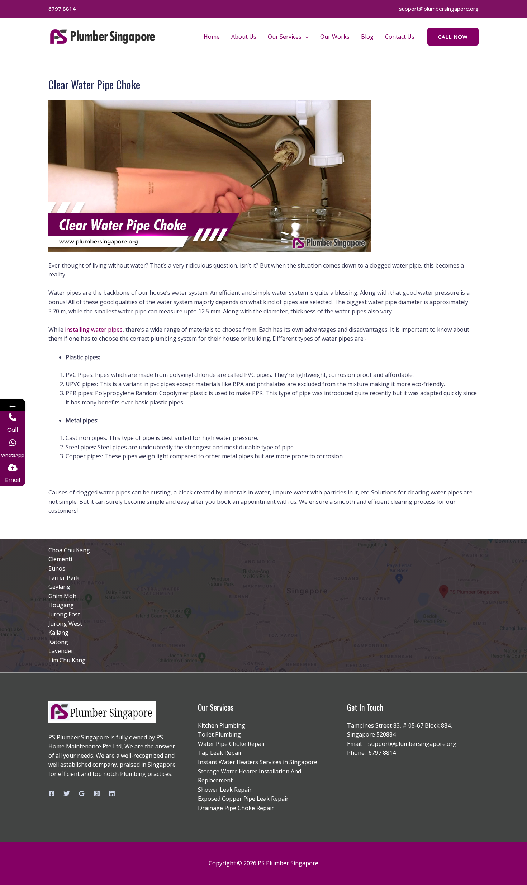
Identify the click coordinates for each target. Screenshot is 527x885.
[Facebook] (51, 793)
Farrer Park (63, 578)
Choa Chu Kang (69, 550)
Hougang (61, 605)
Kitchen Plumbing (221, 725)
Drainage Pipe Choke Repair (236, 808)
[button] (453, 37)
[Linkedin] (112, 793)
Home (212, 37)
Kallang (58, 632)
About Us (243, 37)
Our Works (335, 37)
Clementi (60, 559)
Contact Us (399, 37)
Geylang (59, 587)
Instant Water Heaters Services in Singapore (257, 762)
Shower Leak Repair (225, 790)
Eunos (56, 568)
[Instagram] (97, 793)
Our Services (285, 37)
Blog (367, 37)
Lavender (60, 651)
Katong (58, 642)
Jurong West (65, 624)
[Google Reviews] (82, 793)
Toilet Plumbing (219, 734)
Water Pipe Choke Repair (231, 744)
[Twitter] (66, 793)
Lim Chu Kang (67, 660)
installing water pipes (94, 329)
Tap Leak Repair (220, 753)
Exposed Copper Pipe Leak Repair (243, 799)
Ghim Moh (62, 596)
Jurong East (64, 614)
